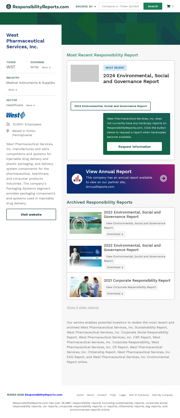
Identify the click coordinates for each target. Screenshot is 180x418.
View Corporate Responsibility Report (131, 287)
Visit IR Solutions (139, 394)
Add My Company (162, 394)
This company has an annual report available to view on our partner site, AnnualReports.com (119, 182)
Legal (122, 394)
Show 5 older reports (83, 307)
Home (80, 394)
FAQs (113, 394)
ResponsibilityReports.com (43, 394)
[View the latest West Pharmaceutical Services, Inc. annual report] (163, 180)
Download (113, 234)
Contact (102, 394)
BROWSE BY (84, 6)
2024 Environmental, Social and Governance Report (110, 106)
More (45, 67)
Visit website (31, 214)
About (90, 394)
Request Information (134, 146)
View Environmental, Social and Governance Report (134, 225)
